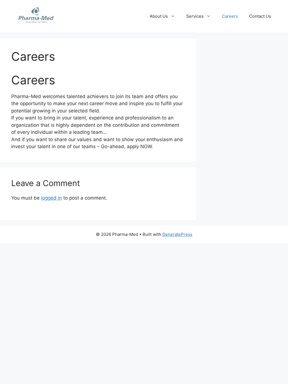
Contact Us (260, 16)
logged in (51, 198)
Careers (230, 16)
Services (195, 16)
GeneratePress (177, 234)
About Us (159, 16)
